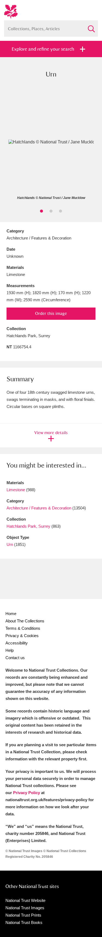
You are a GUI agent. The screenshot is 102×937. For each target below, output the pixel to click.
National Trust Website (25, 900)
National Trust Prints (23, 915)
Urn (10, 544)
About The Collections (24, 621)
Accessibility (16, 643)
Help (9, 650)
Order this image (51, 313)
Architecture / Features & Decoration (39, 508)
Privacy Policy (26, 792)
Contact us (15, 657)
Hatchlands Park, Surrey (28, 526)
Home (10, 613)
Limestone (16, 489)
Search (91, 26)
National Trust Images (24, 907)
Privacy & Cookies (22, 635)
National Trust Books (23, 922)
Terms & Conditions (22, 628)
